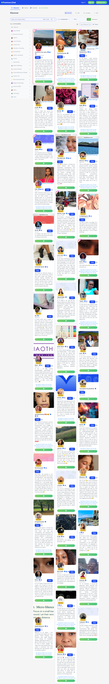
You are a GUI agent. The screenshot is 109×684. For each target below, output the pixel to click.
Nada (81, 105)
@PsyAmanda (60, 54)
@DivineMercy (82, 582)
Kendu (81, 425)
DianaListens (83, 52)
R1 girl (59, 536)
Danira (37, 149)
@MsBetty (59, 112)
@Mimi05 (59, 573)
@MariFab (37, 366)
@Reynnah (37, 190)
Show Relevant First (86, 24)
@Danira (37, 151)
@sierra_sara (38, 581)
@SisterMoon (60, 348)
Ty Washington (83, 216)
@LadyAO (37, 268)
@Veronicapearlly (39, 469)
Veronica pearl (39, 468)
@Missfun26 (60, 450)
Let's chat (60, 255)
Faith (36, 189)
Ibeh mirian (60, 571)
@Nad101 (81, 107)
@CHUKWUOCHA (83, 302)
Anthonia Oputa (40, 267)
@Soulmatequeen (83, 478)
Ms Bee (59, 111)
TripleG (81, 301)
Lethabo (59, 485)
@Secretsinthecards (39, 55)
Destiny (59, 398)
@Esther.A (37, 417)
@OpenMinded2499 (83, 217)
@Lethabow (59, 487)
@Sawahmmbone (39, 627)
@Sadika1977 (60, 257)
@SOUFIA (37, 109)
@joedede (81, 390)
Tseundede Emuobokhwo (87, 389)
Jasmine (59, 448)
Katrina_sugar (61, 213)
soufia (37, 107)
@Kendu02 (81, 426)
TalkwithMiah (61, 297)
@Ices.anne (82, 355)
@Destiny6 (59, 399)
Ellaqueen (82, 477)
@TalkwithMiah (60, 298)
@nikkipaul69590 (61, 655)
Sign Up (91, 2)
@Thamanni (82, 623)
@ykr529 (81, 534)
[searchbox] (81, 19)
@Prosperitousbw (39, 523)
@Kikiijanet (37, 317)
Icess (81, 353)
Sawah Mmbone (39, 626)
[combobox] (79, 19)
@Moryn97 (81, 162)
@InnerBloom (60, 606)
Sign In (83, 2)
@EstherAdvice (60, 159)
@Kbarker (81, 263)
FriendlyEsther (61, 158)
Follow (37, 57)
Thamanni (82, 622)
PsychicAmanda (62, 53)
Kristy (81, 262)
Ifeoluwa (82, 580)
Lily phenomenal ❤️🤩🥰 (42, 414)
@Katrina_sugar (60, 215)
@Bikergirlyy (60, 538)
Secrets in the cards (41, 52)
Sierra (36, 580)
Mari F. (37, 365)
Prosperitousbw (40, 522)
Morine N (82, 161)
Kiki (36, 316)
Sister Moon (61, 346)
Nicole (37, 230)
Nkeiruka (59, 654)
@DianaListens (82, 53)
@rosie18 (37, 232)
